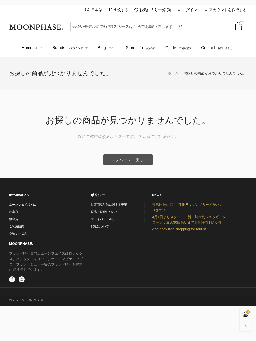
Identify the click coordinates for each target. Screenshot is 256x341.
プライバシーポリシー (106, 219)
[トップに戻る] (245, 325)
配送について (100, 226)
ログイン (189, 10)
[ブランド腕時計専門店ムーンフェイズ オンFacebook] (12, 279)
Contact (217, 48)
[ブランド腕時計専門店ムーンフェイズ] (36, 25)
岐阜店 (13, 212)
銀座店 (13, 219)
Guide (179, 48)
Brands (70, 48)
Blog (107, 48)
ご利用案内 (16, 226)
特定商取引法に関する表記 (109, 204)
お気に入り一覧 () (155, 10)
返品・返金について (104, 212)
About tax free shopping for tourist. (179, 229)
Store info (141, 48)
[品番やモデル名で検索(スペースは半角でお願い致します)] (181, 26)
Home (32, 48)
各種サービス (18, 233)
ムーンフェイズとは (22, 204)
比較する (121, 10)
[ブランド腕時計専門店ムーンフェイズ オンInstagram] (22, 279)
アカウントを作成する (228, 10)
